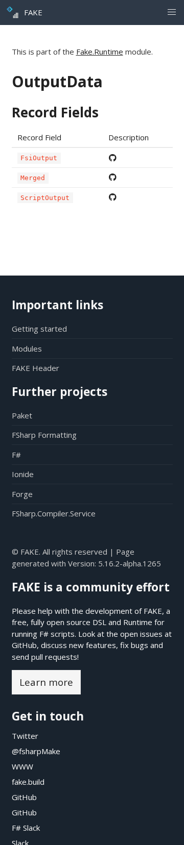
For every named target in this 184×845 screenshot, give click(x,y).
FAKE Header (35, 368)
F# (16, 455)
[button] (171, 12)
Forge (22, 494)
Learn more (46, 682)
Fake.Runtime (99, 51)
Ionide (23, 474)
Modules (27, 348)
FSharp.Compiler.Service (54, 513)
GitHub (24, 645)
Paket (22, 415)
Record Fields (55, 112)
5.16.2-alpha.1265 (129, 563)
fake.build (28, 782)
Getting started (39, 329)
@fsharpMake (36, 751)
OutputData (57, 81)
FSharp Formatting (44, 435)
